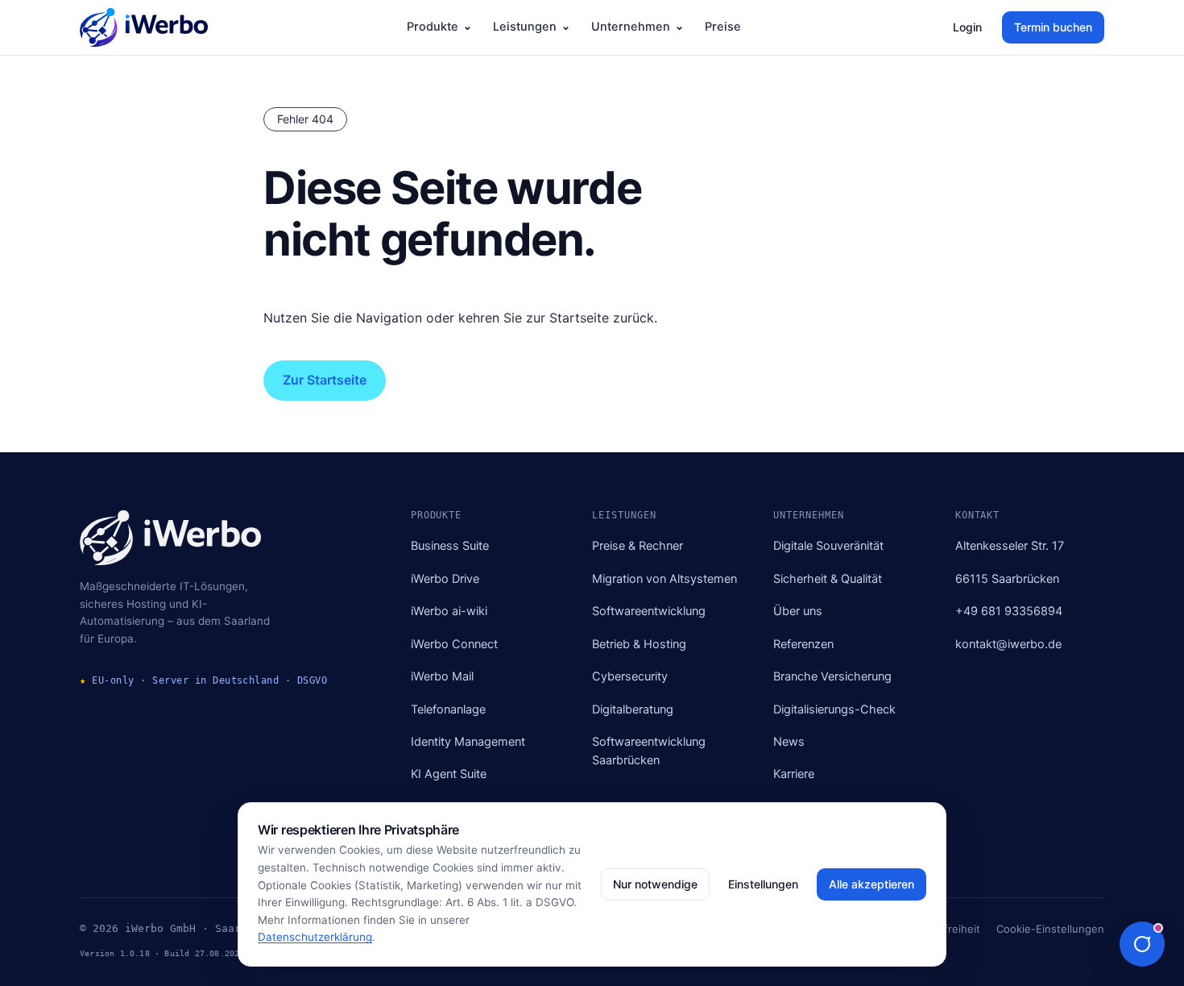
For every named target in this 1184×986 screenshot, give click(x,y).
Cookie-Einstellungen (1050, 928)
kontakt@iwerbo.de (1008, 644)
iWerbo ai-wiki (449, 611)
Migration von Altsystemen (664, 579)
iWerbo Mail (442, 676)
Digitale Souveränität (828, 546)
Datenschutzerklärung (315, 936)
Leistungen (525, 26)
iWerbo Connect (454, 644)
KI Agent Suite (448, 774)
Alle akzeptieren (871, 884)
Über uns (797, 611)
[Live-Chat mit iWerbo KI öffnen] (1142, 944)
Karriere (793, 774)
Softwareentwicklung (649, 611)
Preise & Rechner (637, 546)
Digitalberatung (632, 709)
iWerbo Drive (445, 579)
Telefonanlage (448, 709)
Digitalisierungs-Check (834, 709)
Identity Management (468, 741)
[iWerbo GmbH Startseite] (144, 27)
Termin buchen (1053, 27)
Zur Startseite (324, 380)
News (789, 741)
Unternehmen (630, 26)
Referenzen (803, 644)
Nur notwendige (655, 884)
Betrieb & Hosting (639, 644)
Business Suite (450, 546)
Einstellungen (763, 884)
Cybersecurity (630, 676)
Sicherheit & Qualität (827, 579)
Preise (723, 26)
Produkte (432, 26)
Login (967, 27)
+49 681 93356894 (1008, 611)
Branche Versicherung (832, 676)
